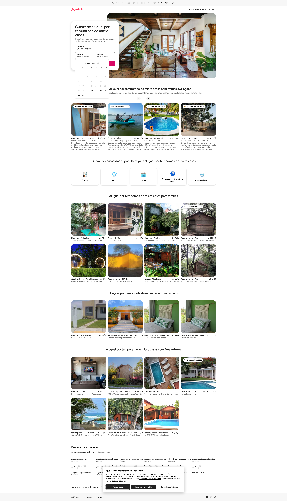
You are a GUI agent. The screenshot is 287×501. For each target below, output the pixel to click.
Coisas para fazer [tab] (104, 452)
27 (96, 91)
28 (101, 91)
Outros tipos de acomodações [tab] (82, 452)
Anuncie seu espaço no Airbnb (201, 9)
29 (105, 91)
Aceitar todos (118, 487)
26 (92, 91)
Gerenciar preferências (169, 487)
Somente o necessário (143, 487)
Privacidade (91, 497)
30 (79, 95)
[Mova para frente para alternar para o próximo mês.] (105, 63)
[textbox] (85, 56)
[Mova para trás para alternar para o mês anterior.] (79, 63)
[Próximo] (148, 98)
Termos (101, 497)
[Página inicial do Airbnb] (77, 9)
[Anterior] (139, 98)
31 (83, 95)
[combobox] (95, 48)
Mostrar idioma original (166, 3)
